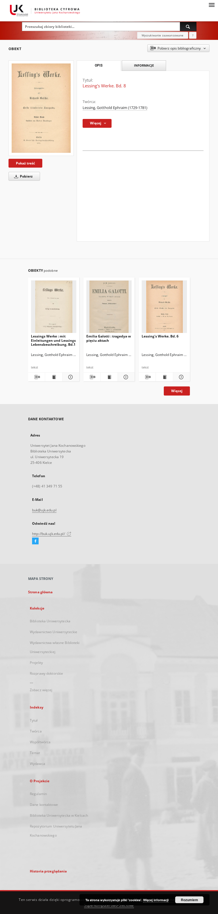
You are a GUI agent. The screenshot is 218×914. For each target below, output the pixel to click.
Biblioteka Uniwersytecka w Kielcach (59, 815)
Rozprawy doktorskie (46, 673)
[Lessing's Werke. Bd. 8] (41, 108)
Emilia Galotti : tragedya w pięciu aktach (108, 338)
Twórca (36, 731)
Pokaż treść (25, 163)
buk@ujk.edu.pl (44, 510)
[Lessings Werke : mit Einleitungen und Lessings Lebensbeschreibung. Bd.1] (53, 308)
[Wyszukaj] (188, 26)
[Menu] (211, 4)
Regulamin (38, 793)
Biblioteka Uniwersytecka (50, 621)
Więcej (177, 390)
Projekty (36, 662)
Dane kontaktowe (44, 804)
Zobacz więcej (41, 689)
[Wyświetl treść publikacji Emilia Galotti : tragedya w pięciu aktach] (108, 377)
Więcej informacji (156, 900)
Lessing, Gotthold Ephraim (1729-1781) (115, 107)
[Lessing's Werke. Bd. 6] (164, 308)
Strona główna (40, 592)
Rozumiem (189, 899)
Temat (35, 752)
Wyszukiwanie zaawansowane (163, 35)
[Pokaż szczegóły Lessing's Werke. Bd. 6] (180, 377)
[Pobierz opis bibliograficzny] (36, 377)
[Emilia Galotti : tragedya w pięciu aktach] (109, 308)
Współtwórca (40, 742)
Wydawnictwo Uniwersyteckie (53, 631)
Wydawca (37, 763)
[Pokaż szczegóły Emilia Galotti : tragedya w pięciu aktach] (125, 377)
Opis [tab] (98, 65)
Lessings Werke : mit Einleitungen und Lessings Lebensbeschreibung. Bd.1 (53, 340)
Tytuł (34, 720)
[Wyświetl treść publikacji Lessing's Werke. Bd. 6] (164, 377)
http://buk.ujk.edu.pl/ (49, 533)
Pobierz (26, 176)
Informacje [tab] (144, 65)
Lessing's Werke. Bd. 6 (160, 336)
